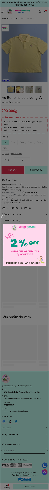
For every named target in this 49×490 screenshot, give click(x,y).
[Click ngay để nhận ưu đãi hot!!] (24, 245)
